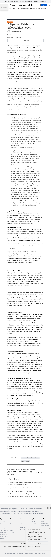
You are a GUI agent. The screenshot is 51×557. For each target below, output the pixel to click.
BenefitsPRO (21, 546)
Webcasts (22, 1)
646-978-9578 (30, 511)
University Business (36, 549)
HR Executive (14, 549)
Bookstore (36, 1)
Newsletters (37, 5)
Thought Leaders (42, 1)
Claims (1, 523)
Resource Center (28, 1)
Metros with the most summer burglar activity (22, 494)
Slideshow (10, 21)
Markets (2, 526)
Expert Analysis (3, 534)
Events (11, 530)
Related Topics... (15, 458)
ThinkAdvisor (7, 546)
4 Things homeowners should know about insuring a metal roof (24, 488)
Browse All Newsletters (34, 546)
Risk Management (4, 528)
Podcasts (16, 1)
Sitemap (12, 532)
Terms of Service (35, 523)
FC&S (6, 1)
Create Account (44, 523)
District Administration (24, 549)
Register (44, 5)
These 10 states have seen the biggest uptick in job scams (25, 496)
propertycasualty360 (17, 31)
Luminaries (10, 1)
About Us (22, 521)
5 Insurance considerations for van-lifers (21, 491)
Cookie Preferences (42, 553)
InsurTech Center (4, 530)
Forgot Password (45, 525)
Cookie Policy (34, 521)
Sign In (42, 521)
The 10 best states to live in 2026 (19, 484)
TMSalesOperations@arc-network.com (16, 472)
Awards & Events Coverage (4, 537)
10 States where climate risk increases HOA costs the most (26, 482)
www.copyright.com (12, 471)
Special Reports (4, 532)
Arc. (13, 553)
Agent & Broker (3, 521)
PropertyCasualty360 (14, 546)
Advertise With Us (24, 523)
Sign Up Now (38, 543)
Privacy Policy (34, 526)
